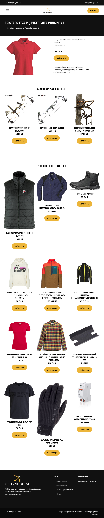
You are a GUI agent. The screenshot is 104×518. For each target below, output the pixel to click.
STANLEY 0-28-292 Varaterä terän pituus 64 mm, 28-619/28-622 (84, 357)
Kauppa (93, 11)
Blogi (59, 494)
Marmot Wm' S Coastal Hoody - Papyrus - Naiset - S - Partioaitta (19, 295)
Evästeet (78, 511)
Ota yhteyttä (69, 511)
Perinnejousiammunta (65, 490)
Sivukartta (94, 514)
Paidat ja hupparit (32, 28)
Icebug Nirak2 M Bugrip (84, 193)
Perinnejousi (62, 481)
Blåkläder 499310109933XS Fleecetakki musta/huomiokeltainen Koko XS (84, 295)
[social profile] (20, 3)
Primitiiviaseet (62, 485)
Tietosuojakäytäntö (90, 511)
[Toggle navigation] (7, 10)
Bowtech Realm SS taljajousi (52, 128)
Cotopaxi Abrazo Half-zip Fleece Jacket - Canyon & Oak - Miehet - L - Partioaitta (52, 295)
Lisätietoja (61, 58)
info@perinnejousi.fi (91, 3)
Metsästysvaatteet (15, 28)
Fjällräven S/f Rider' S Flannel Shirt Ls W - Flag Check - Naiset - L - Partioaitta (52, 357)
